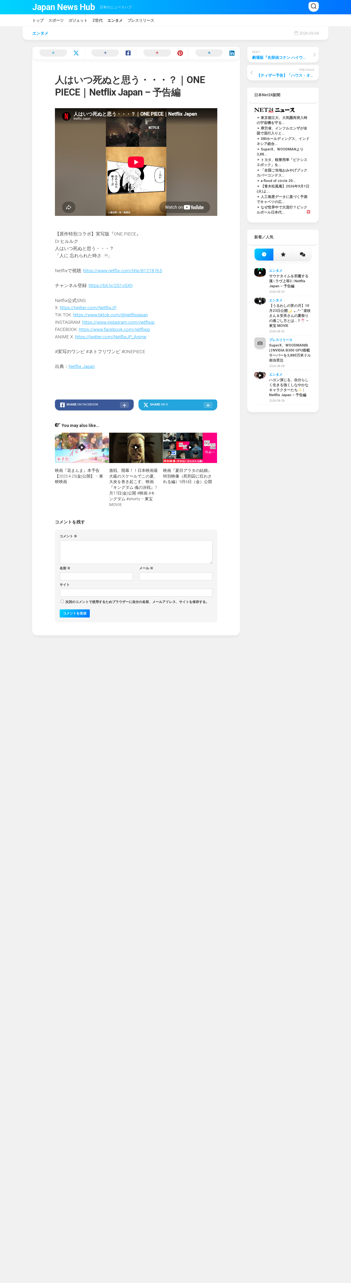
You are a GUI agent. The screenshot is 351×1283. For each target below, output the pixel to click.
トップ (38, 20)
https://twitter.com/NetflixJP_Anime (110, 337)
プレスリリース (141, 20)
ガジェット (78, 20)
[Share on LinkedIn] (214, 53)
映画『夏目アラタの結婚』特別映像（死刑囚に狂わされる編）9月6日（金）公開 (187, 476)
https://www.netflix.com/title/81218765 (122, 270)
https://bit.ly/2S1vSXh (111, 285)
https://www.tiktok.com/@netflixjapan (110, 315)
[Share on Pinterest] (162, 53)
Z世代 (97, 20)
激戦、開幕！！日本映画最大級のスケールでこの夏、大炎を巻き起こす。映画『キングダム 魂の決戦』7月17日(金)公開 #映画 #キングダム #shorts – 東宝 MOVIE (133, 487)
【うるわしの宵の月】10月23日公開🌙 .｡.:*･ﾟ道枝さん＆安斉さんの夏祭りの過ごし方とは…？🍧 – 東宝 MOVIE (290, 315)
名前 (65, 568)
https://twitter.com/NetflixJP (88, 307)
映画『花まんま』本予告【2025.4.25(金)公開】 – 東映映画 (79, 476)
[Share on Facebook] (110, 53)
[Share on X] (58, 53)
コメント (68, 536)
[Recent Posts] (264, 255)
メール (146, 568)
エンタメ (115, 20)
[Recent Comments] (301, 255)
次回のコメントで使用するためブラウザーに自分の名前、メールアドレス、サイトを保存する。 (137, 602)
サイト (65, 584)
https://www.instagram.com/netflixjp (118, 322)
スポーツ (56, 20)
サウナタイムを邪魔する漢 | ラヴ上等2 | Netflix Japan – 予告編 (288, 281)
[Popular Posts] (282, 255)
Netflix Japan (82, 366)
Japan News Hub (63, 7)
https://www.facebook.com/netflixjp (114, 329)
